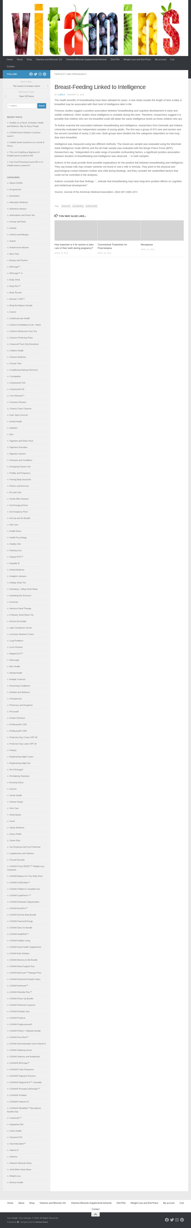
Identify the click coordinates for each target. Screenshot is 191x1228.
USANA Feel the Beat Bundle (23, 915)
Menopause (147, 244)
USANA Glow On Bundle (21, 927)
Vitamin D (14, 1150)
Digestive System (18, 453)
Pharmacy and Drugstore (21, 705)
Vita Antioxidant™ (18, 1144)
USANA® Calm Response (22, 1069)
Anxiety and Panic (18, 221)
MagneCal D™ (16, 653)
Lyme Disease (16, 647)
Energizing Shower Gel (20, 466)
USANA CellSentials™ (20, 882)
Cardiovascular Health (20, 318)
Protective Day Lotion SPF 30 (23, 744)
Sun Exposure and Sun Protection (25, 847)
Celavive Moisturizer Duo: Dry (23, 331)
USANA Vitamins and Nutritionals (25, 1056)
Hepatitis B (14, 563)
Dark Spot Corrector (19, 415)
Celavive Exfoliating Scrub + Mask (25, 325)
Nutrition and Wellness (20, 692)
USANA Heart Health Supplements (25, 947)
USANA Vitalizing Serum (21, 1050)
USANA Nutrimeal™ (19, 985)
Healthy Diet (15, 544)
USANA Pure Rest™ (19, 1037)
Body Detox (15, 279)
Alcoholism (15, 196)
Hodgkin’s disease (18, 576)
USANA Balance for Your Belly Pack (26, 876)
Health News (15, 531)
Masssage (14, 660)
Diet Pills (115, 59)
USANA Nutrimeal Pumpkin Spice (25, 979)
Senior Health (16, 795)
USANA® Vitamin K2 (19, 1101)
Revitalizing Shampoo (19, 776)
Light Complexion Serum (21, 628)
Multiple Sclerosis (18, 679)
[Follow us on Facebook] (31, 74)
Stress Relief (15, 834)
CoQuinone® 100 (17, 383)
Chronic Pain (15, 363)
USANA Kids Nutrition (19, 953)
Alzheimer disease (18, 209)
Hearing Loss (16, 550)
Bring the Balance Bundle (21, 305)
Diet (11, 434)
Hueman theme (42, 1222)
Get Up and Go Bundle (20, 518)
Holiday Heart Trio (18, 582)
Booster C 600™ (17, 299)
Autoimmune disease (19, 247)
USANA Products (17, 1018)
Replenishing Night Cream (21, 756)
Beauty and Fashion (19, 260)
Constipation (15, 376)
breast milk (66, 206)
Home (10, 59)
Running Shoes (16, 782)
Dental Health (16, 421)
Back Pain (14, 254)
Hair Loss (14, 524)
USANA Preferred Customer (22, 1005)
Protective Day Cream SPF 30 (23, 737)
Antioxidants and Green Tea (22, 215)
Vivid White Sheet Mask (20, 1169)
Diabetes (14, 428)
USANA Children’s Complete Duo (25, 889)
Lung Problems (16, 640)
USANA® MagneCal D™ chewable (26, 1082)
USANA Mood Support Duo (22, 966)
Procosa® (14, 711)
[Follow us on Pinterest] (44, 74)
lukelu (61, 94)
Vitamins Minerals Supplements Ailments (86, 59)
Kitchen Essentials (18, 621)
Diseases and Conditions (21, 460)
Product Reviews (17, 718)
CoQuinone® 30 (17, 389)
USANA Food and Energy (21, 921)
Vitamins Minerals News (21, 1163)
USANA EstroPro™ (18, 908)
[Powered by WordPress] (18, 1222)
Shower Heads (16, 802)
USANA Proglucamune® (21, 1024)
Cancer (13, 312)
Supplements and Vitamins (22, 853)
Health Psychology (18, 537)
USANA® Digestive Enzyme (23, 1076)
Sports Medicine (17, 827)
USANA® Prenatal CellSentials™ (25, 1089)
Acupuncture (15, 189)
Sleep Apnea (15, 814)
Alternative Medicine (19, 202)
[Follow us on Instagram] (40, 74)
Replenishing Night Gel (20, 763)
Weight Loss (15, 1176)
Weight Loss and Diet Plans (137, 59)
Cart (172, 59)
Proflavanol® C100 (18, 724)
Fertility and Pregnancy (71, 74)
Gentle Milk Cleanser (19, 499)
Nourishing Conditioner (20, 686)
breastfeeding (78, 206)
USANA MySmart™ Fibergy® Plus (25, 973)
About (20, 59)
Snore (12, 821)
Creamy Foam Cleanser (21, 408)
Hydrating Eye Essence (20, 595)
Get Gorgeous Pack (19, 512)
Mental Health (16, 673)
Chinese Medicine (18, 357)
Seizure (13, 789)
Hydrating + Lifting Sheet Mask (24, 589)
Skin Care (14, 808)
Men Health (15, 666)
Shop (29, 59)
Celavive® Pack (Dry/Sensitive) (24, 344)
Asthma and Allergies (19, 234)
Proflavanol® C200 (18, 731)
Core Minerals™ (17, 395)
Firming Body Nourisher (20, 479)
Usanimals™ (15, 1118)
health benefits (91, 206)
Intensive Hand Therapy (20, 608)
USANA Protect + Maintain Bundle (25, 1031)
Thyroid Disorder (17, 860)
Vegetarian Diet (16, 1124)
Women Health (16, 1182)
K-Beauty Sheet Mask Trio (22, 615)
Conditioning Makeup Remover (24, 370)
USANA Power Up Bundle (21, 998)
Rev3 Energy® (16, 769)
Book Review (16, 292)
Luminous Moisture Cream (22, 634)
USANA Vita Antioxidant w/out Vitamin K (28, 1043)
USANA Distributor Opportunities (24, 902)
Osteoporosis (16, 698)
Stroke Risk (15, 840)
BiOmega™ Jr (16, 273)
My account (160, 59)
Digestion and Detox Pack (21, 441)
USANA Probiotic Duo (20, 1011)
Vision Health (16, 1131)
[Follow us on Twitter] (35, 74)
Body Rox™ (15, 286)
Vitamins (13, 1156)
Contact (11, 66)
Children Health (16, 350)
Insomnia (14, 602)
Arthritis (13, 228)
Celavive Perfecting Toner (21, 337)
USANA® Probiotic (18, 1095)
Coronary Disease (18, 402)
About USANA (16, 183)
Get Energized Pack (19, 505)
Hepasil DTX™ (16, 557)
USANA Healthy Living (20, 940)
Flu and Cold (15, 492)
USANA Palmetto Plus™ (21, 992)
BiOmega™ (15, 267)
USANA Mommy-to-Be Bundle (23, 960)
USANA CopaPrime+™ (20, 895)
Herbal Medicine (17, 570)
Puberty (13, 750)
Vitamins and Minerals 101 (49, 59)
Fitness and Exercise (19, 486)
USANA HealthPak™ (19, 934)
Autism (13, 241)
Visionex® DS (16, 1137)
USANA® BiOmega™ (20, 1063)
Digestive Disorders (19, 447)
